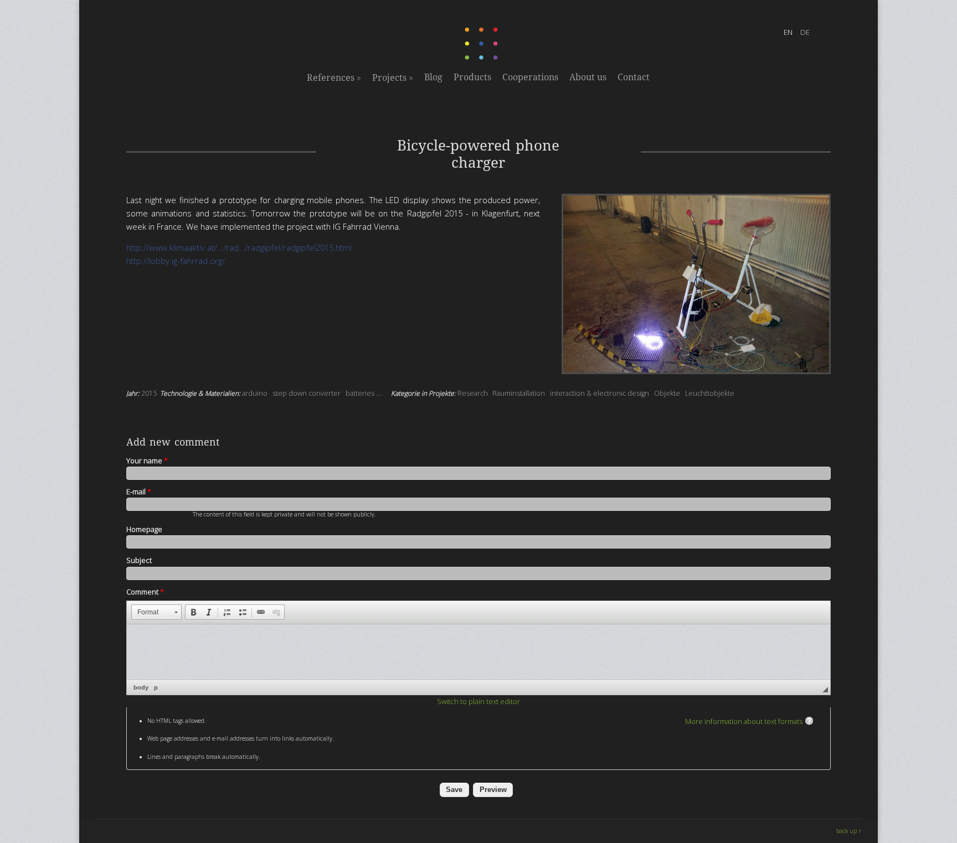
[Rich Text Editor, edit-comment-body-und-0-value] (478, 652)
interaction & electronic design (599, 393)
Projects (392, 77)
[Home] (482, 58)
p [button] (156, 687)
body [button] (140, 687)
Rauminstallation (518, 393)
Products (472, 77)
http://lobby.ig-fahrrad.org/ (175, 260)
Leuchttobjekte (709, 393)
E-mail (138, 492)
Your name (147, 461)
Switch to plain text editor (478, 701)
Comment (145, 592)
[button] (156, 612)
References (334, 77)
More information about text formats (743, 721)
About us (587, 77)
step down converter (306, 393)
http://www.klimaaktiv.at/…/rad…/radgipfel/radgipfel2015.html (239, 247)
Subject (139, 560)
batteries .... (364, 393)
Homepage (144, 529)
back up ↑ (848, 831)
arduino (254, 393)
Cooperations (530, 77)
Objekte (667, 393)
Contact (634, 77)
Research (472, 393)
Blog (433, 77)
